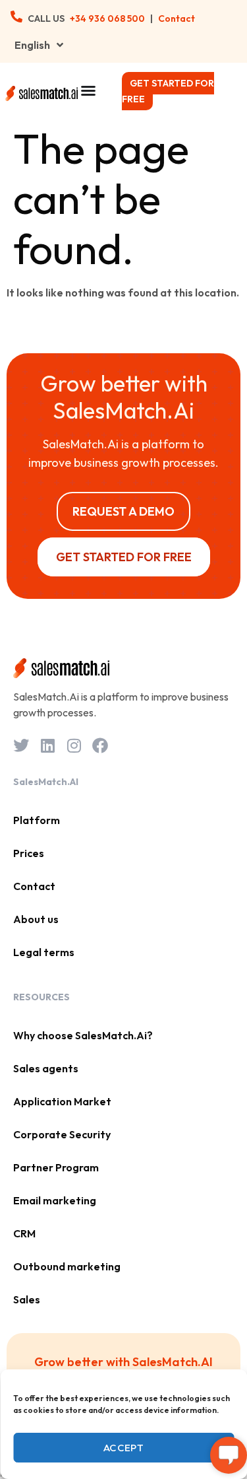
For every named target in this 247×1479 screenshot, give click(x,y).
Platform (36, 820)
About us (36, 919)
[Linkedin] (47, 745)
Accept (123, 1447)
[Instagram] (74, 745)
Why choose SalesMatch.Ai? (83, 1035)
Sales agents (45, 1068)
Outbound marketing (67, 1266)
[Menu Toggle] (88, 90)
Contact (176, 18)
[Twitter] (21, 745)
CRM (24, 1233)
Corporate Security (62, 1134)
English (32, 45)
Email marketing (54, 1200)
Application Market (62, 1101)
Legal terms (43, 952)
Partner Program (56, 1167)
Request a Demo (123, 511)
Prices (28, 853)
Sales (26, 1299)
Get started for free (168, 91)
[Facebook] (100, 745)
